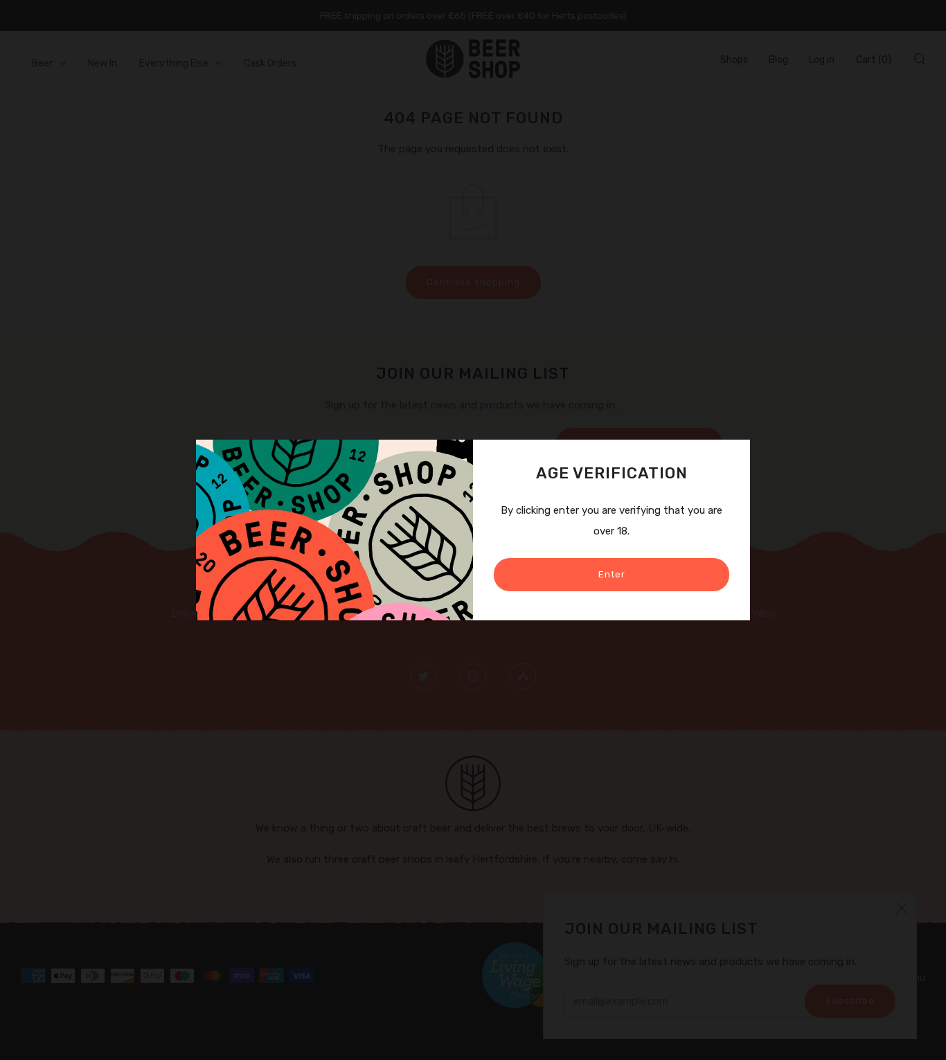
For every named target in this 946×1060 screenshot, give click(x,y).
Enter (611, 574)
